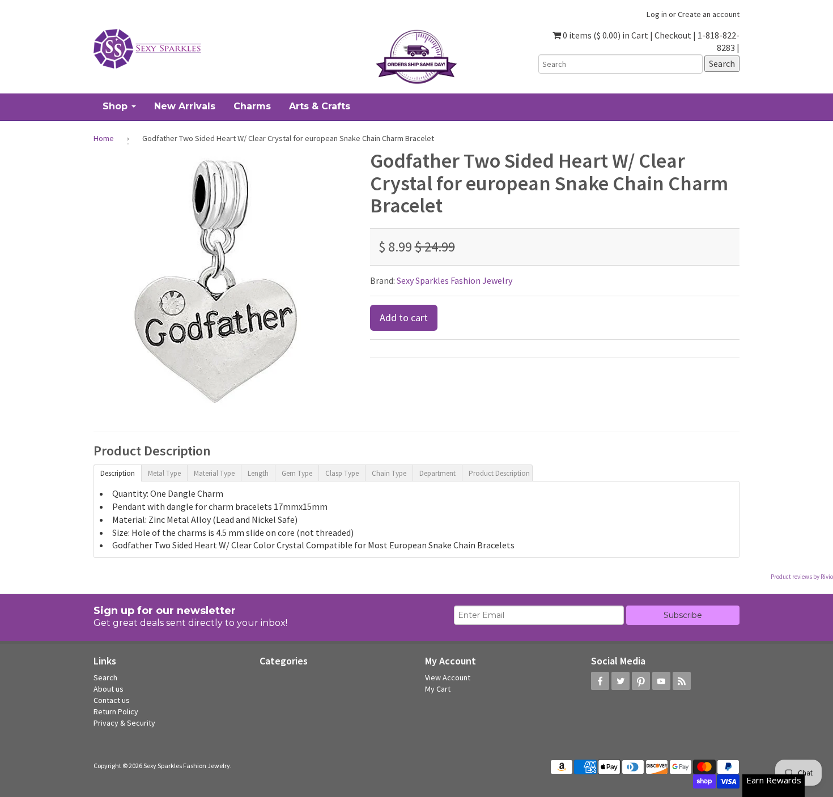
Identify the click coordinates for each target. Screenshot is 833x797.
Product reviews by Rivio (802, 577)
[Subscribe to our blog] (682, 681)
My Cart (437, 689)
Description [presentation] (117, 473)
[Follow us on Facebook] (600, 681)
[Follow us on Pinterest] (641, 681)
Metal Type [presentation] (164, 473)
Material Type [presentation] (214, 473)
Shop (116, 106)
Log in (657, 14)
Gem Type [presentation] (297, 473)
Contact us (112, 700)
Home (104, 138)
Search (105, 677)
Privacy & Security (124, 723)
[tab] (117, 472)
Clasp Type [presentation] (342, 473)
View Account (447, 677)
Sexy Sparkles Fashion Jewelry (454, 280)
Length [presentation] (258, 473)
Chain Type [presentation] (389, 473)
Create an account (709, 14)
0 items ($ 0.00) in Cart (604, 35)
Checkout (672, 35)
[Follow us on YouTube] (661, 681)
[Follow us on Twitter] (620, 681)
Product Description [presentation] (499, 473)
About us (109, 689)
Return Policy (116, 711)
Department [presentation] (437, 473)
